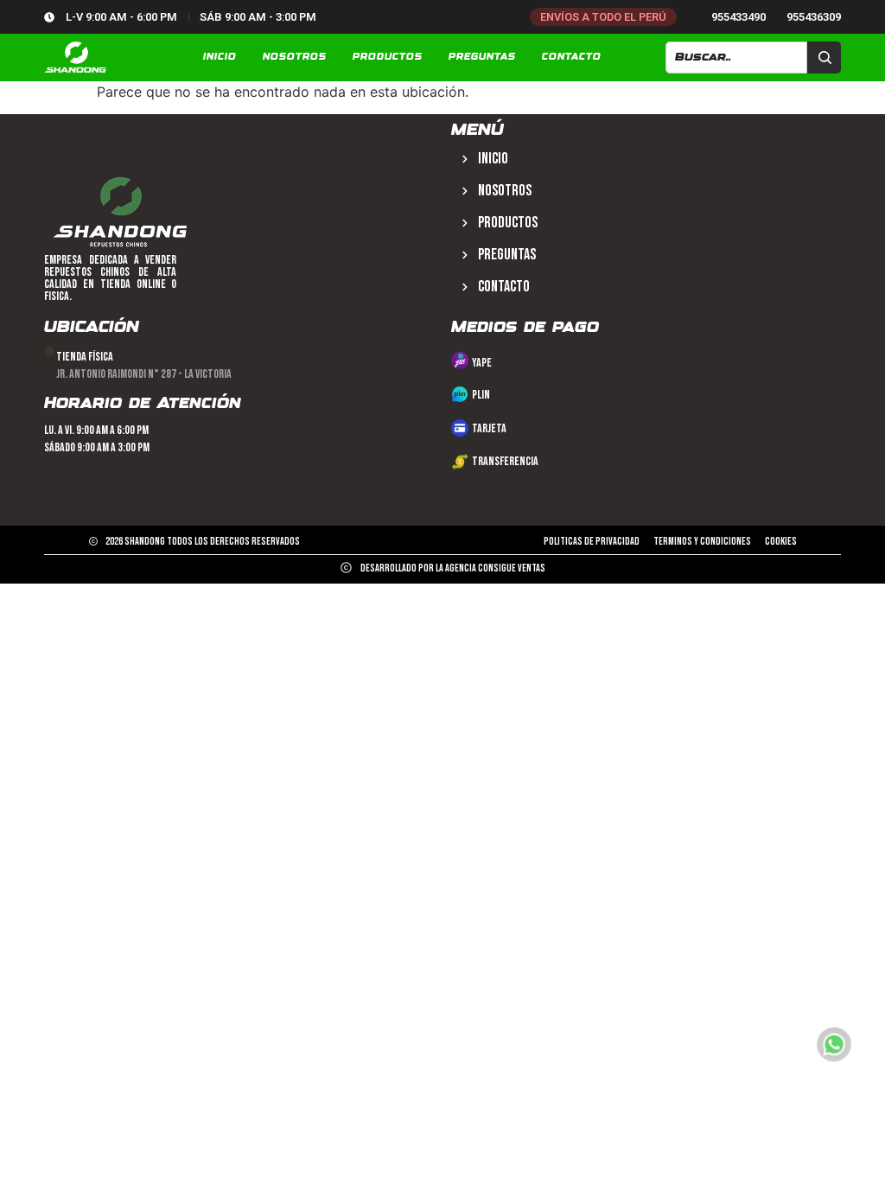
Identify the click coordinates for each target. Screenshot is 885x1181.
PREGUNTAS (482, 57)
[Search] (824, 57)
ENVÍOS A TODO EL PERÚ (603, 16)
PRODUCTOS (388, 57)
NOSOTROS (295, 57)
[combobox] (736, 57)
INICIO (220, 57)
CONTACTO (572, 57)
